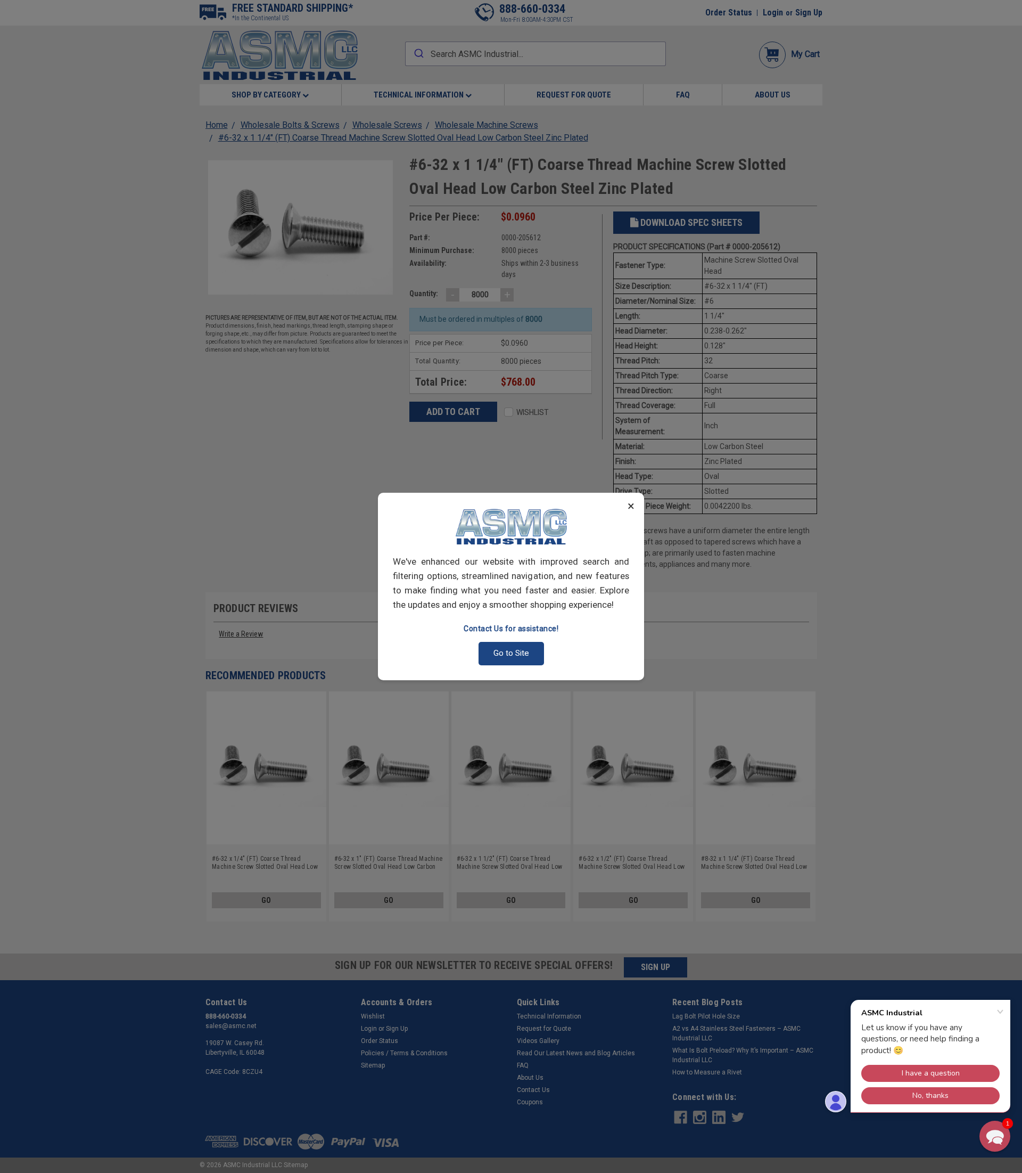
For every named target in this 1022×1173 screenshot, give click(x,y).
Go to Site (511, 653)
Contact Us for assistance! (511, 628)
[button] (994, 1136)
